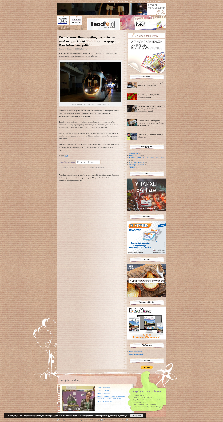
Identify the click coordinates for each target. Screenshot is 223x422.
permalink (100, 167)
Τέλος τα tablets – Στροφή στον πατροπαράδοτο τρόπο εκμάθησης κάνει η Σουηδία (150, 122)
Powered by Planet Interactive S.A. (114, 420)
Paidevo (84, 49)
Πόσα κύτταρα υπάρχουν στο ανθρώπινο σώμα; (148, 95)
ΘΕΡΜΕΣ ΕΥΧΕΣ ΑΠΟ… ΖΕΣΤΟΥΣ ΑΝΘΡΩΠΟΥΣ (147, 158)
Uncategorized (133, 153)
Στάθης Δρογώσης (103, 387)
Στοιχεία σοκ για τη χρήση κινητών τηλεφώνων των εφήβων (150, 84)
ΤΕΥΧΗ (132, 167)
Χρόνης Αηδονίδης (103, 390)
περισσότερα (122, 416)
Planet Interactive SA (135, 352)
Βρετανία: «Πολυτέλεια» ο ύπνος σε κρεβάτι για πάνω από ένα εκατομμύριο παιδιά (151, 108)
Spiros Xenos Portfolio (136, 354)
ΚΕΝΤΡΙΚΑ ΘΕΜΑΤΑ (136, 162)
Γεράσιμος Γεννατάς (104, 401)
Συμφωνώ (137, 415)
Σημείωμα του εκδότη (136, 165)
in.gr (66, 155)
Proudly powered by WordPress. (69, 420)
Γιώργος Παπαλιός (103, 393)
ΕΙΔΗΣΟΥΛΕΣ (81, 167)
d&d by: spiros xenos (134, 420)
